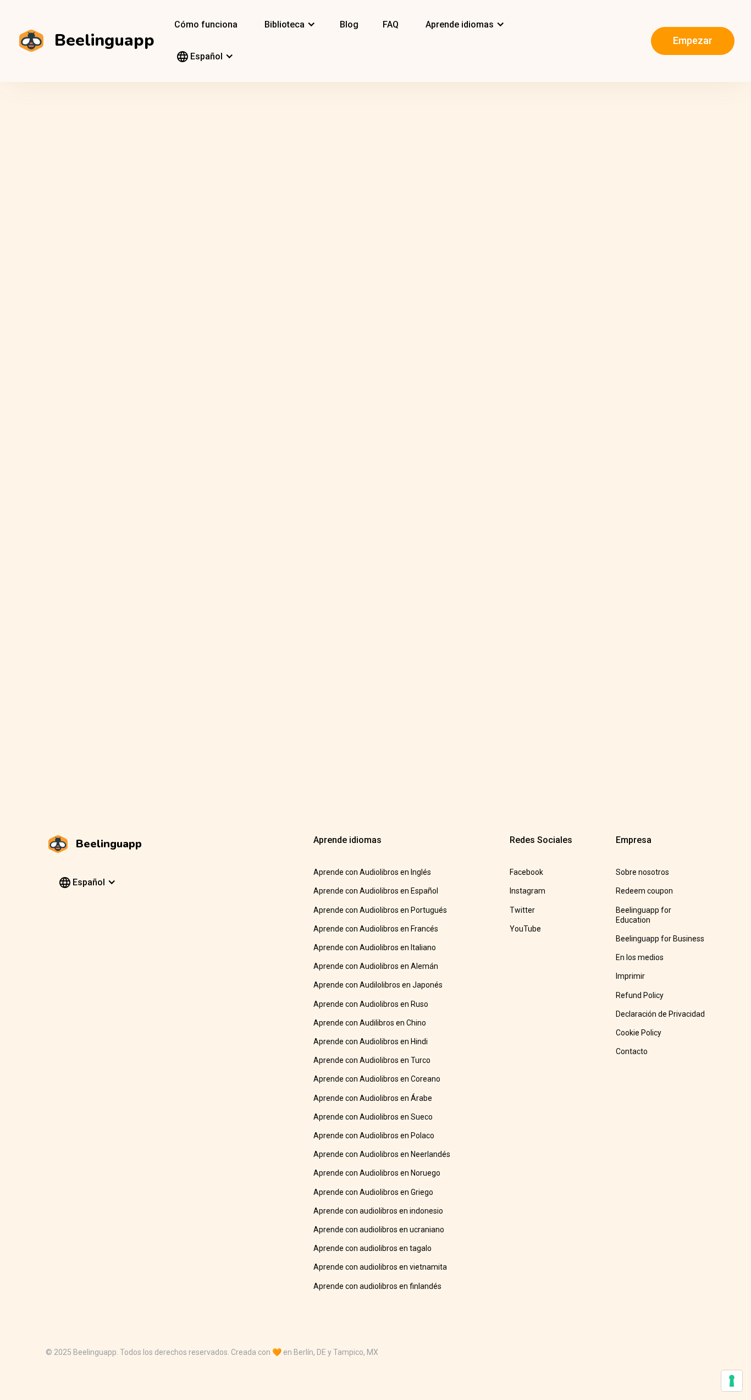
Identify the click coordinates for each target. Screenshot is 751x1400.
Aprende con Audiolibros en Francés (375, 928)
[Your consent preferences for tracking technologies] (731, 1380)
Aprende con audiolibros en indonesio (378, 1210)
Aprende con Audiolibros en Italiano (374, 947)
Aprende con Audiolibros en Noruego (376, 1172)
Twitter (522, 910)
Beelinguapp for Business (660, 938)
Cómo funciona (206, 24)
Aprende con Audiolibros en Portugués (380, 910)
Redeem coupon (644, 890)
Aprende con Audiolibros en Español (375, 890)
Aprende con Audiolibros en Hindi (370, 1041)
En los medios (640, 957)
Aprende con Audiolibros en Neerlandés (381, 1154)
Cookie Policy (638, 1032)
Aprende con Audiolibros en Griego (373, 1192)
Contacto (632, 1051)
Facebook (526, 872)
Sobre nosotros (642, 872)
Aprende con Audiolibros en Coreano (376, 1078)
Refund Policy (640, 995)
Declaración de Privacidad (660, 1014)
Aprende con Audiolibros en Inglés (372, 872)
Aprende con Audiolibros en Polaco (373, 1135)
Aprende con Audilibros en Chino (369, 1022)
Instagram (527, 890)
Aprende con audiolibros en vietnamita (380, 1267)
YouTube (525, 928)
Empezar (693, 40)
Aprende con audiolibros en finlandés (377, 1286)
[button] (289, 25)
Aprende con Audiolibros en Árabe (372, 1098)
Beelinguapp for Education (643, 915)
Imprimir (630, 976)
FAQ (391, 24)
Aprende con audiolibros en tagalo (372, 1248)
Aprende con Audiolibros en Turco (371, 1060)
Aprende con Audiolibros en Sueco (373, 1116)
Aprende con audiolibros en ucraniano (378, 1229)
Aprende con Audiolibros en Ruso (370, 1004)
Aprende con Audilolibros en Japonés (378, 984)
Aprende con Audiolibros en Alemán (375, 966)
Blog (349, 24)
